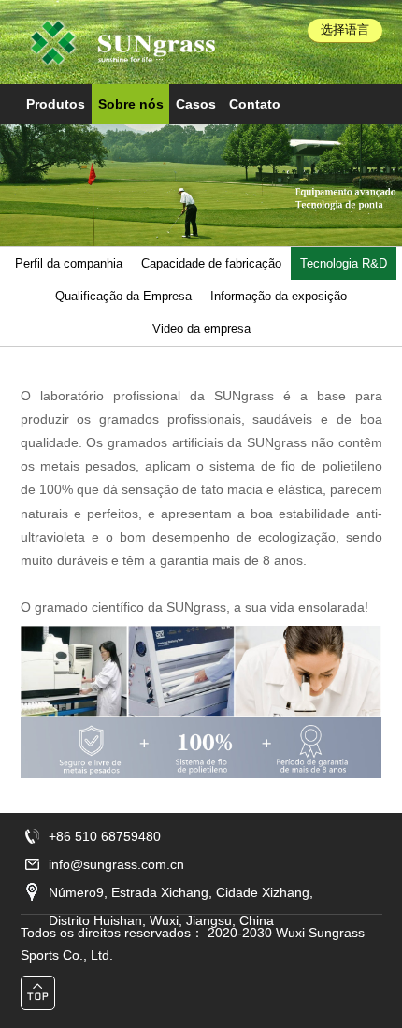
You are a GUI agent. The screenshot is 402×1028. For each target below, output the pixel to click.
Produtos (55, 103)
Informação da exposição (278, 296)
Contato (254, 103)
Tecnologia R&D (343, 263)
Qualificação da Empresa (123, 296)
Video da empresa (201, 329)
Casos (196, 103)
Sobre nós (131, 103)
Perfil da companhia (68, 263)
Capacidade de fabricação (211, 263)
